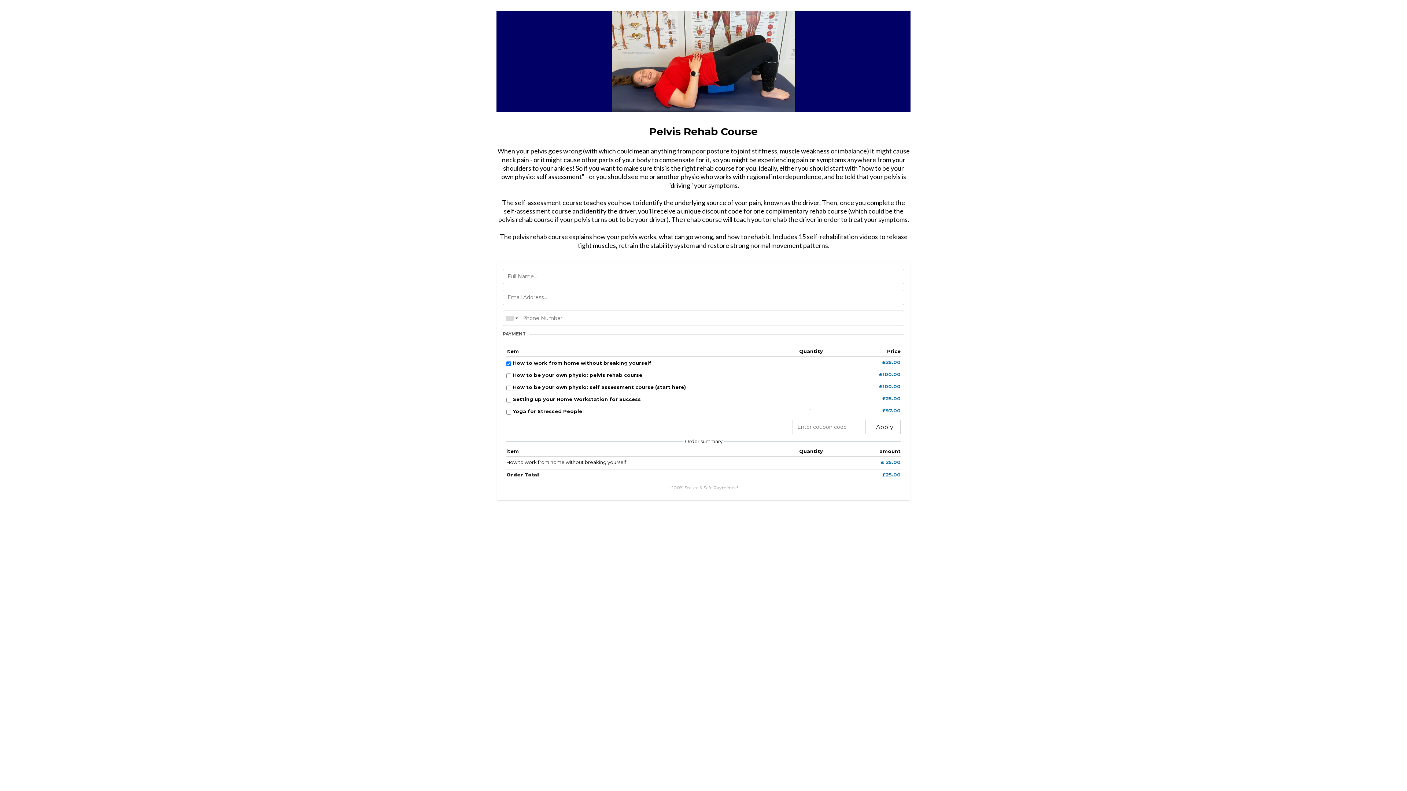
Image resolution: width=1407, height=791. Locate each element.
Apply (884, 427)
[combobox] (511, 318)
